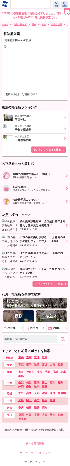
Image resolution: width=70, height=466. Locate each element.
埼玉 (39, 371)
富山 (44, 382)
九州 (9, 415)
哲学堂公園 (56, 24)
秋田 (36, 364)
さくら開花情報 (35, 443)
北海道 (9, 357)
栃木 (63, 371)
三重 (44, 386)
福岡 (21, 414)
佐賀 (29, 414)
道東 (44, 357)
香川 (21, 407)
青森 (21, 364)
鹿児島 (22, 418)
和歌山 (62, 393)
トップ (5, 24)
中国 (9, 400)
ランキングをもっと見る (47, 149)
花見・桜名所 (20, 24)
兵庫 (29, 393)
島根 (44, 400)
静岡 (21, 386)
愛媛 (36, 407)
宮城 (44, 364)
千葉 (47, 371)
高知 (44, 407)
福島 (60, 364)
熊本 (52, 414)
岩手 (29, 364)
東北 (9, 365)
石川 (52, 382)
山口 (36, 400)
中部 (9, 382)
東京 (44, 24)
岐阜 (36, 386)
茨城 (55, 371)
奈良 (52, 393)
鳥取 (52, 400)
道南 (29, 357)
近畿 (9, 393)
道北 (36, 357)
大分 (44, 414)
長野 (29, 382)
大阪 (21, 393)
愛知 (29, 386)
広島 (21, 400)
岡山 (29, 400)
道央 (21, 357)
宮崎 (60, 414)
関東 (34, 24)
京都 (36, 393)
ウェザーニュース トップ (35, 452)
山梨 (21, 382)
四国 (9, 407)
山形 (52, 364)
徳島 (29, 407)
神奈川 (30, 371)
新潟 (36, 382)
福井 (60, 382)
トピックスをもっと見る (49, 284)
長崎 (36, 414)
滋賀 (44, 393)
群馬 (21, 375)
